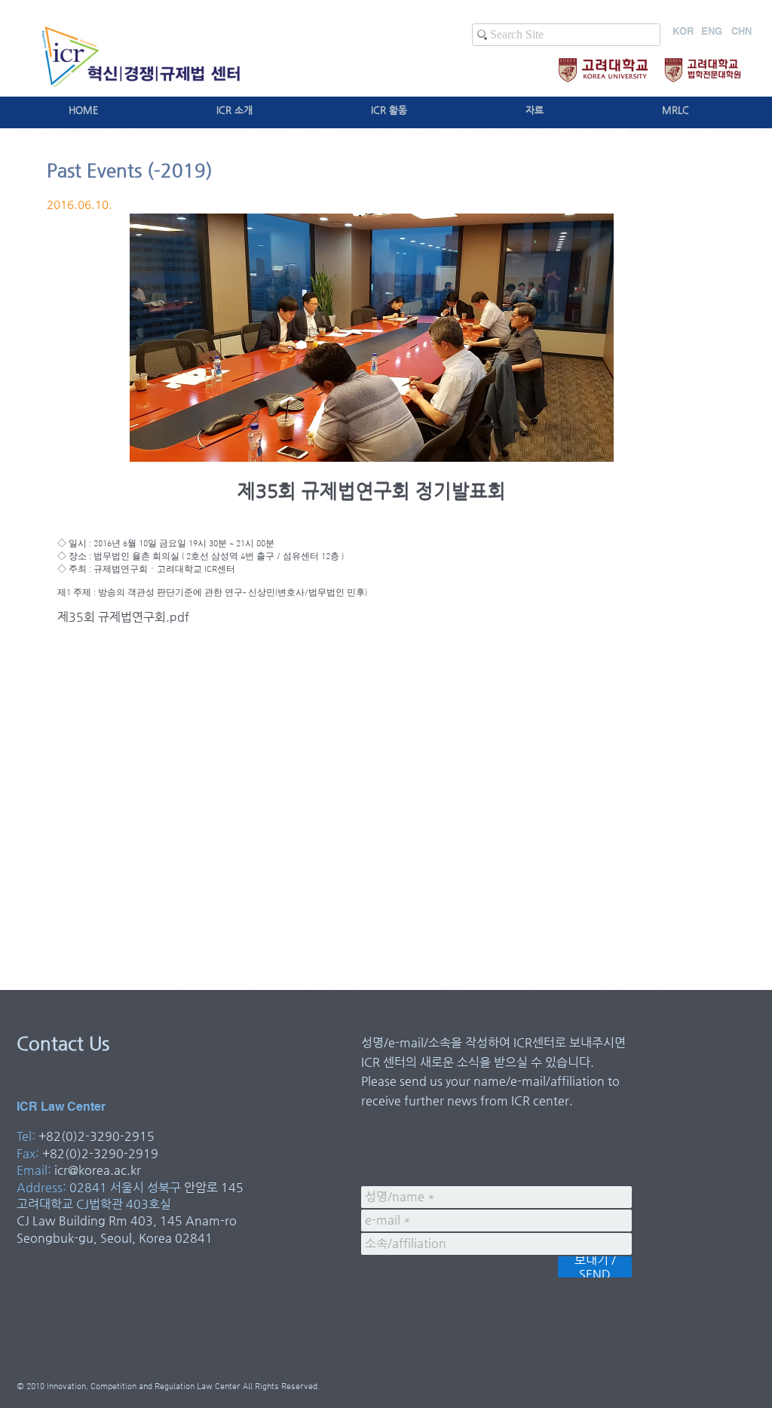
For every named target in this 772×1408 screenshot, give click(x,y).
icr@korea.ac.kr (97, 1170)
